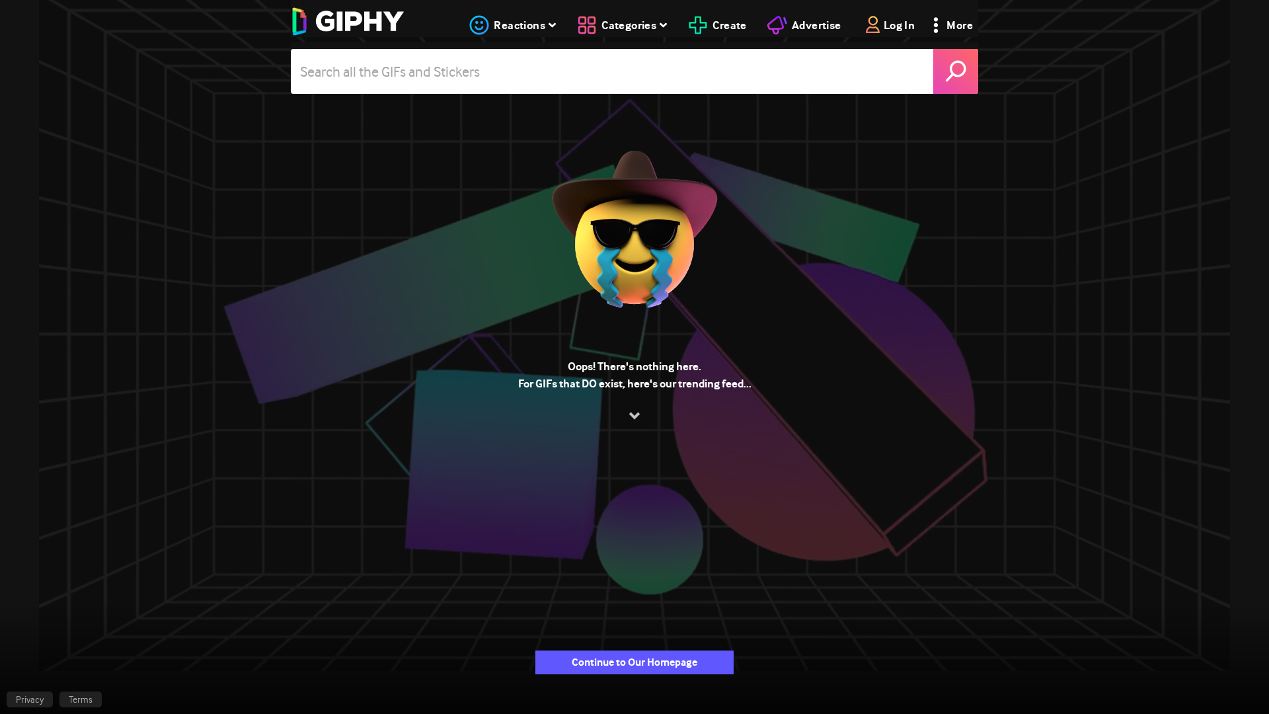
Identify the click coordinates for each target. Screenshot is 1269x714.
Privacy (30, 699)
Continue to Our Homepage (634, 662)
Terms (81, 699)
